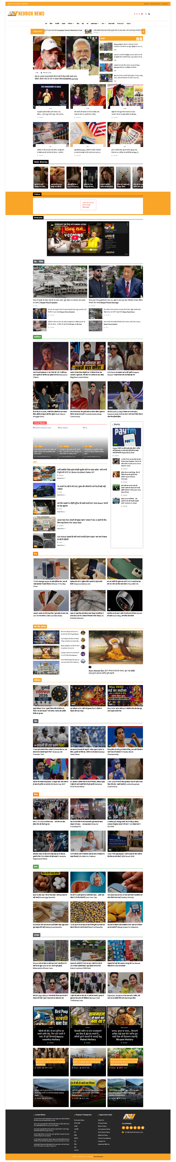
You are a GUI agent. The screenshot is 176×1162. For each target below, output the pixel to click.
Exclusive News (79, 1120)
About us (147, 4)
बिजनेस (40, 446)
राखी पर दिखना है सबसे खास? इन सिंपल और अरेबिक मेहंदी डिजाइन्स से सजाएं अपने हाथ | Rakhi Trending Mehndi (87, 1062)
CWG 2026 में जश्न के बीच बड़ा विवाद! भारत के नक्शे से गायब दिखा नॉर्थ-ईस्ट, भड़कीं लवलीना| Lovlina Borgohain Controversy (125, 784)
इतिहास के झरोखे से (124, 1027)
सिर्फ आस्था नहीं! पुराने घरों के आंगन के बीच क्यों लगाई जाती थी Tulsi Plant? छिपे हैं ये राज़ (69, 634)
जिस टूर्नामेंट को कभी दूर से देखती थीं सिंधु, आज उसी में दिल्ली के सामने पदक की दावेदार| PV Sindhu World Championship (125, 752)
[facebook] (135, 14)
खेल (83, 23)
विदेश (51, 23)
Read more (60, 478)
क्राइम (63, 23)
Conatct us (165, 4)
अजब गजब (51, 1027)
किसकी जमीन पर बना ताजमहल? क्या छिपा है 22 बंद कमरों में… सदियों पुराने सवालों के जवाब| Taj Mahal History (88, 1035)
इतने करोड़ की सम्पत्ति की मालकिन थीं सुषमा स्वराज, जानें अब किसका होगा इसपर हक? (45, 451)
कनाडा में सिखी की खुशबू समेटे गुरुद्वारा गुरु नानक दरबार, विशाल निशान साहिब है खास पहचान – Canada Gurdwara (70, 662)
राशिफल (36, 704)
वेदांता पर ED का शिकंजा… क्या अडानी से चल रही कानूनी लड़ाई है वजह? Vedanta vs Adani (130, 501)
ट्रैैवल (36, 1087)
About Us (101, 1120)
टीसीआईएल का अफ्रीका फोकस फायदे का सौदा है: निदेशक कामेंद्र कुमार (94, 451)
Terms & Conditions (104, 1138)
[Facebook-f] (123, 1127)
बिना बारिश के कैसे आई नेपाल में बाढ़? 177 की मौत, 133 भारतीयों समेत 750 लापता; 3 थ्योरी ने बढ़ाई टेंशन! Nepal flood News (124, 152)
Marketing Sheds (98, 1156)
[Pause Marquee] (143, 31)
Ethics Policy (102, 1126)
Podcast (120, 23)
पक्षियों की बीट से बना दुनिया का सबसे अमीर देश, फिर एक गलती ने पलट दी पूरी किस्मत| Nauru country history (51, 1035)
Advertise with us (155, 4)
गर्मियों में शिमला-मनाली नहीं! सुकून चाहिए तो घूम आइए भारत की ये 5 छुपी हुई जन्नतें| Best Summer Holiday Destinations (124, 1093)
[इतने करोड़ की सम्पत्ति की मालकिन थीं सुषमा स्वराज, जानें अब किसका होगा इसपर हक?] (45, 443)
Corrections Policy (104, 1129)
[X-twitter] (127, 1127)
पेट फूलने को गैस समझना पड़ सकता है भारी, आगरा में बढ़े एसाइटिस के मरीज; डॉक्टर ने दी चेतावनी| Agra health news (124, 1062)
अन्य (103, 23)
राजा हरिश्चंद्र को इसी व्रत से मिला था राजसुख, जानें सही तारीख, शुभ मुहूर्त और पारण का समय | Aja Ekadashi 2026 (46, 639)
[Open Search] (146, 14)
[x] (139, 14)
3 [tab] (94, 38)
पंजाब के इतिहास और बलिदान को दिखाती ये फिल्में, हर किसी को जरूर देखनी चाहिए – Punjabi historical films (70, 641)
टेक (35, 577)
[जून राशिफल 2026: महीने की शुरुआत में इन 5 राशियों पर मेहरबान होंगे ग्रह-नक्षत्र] (88, 695)
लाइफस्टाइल (94, 23)
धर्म (87, 23)
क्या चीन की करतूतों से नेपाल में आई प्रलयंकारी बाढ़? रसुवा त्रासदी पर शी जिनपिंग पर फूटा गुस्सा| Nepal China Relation (87, 152)
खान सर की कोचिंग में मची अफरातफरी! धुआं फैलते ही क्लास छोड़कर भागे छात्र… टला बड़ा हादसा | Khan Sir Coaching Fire (86, 824)
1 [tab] (88, 38)
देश (46, 23)
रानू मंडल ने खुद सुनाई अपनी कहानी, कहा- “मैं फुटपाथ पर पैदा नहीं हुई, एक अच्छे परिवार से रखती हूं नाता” (70, 451)
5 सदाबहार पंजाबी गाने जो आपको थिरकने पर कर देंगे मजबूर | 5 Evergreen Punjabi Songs (70, 655)
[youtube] (142, 14)
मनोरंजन (70, 23)
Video (129, 23)
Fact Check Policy (104, 1132)
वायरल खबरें (111, 23)
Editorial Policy (103, 1135)
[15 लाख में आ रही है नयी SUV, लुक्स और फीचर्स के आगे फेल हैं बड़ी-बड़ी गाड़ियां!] (44, 490)
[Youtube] (131, 1127)
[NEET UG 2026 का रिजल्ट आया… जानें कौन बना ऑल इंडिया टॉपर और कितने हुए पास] (50, 809)
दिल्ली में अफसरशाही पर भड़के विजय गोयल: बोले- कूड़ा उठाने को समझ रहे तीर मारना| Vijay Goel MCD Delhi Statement (124, 114)
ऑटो (35, 479)
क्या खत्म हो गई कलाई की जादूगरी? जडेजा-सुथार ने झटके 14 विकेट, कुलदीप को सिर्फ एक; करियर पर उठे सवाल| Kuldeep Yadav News (87, 752)
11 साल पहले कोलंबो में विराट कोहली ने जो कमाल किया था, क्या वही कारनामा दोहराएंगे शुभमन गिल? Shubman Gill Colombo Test (50, 752)
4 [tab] (96, 38)
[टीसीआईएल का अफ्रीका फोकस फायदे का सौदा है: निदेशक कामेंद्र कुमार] (95, 443)
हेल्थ (35, 891)
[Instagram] (135, 1127)
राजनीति (57, 23)
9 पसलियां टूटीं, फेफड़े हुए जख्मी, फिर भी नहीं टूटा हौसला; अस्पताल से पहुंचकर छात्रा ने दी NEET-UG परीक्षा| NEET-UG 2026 (124, 824)
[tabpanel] (66, 59)
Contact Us (101, 1141)
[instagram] (137, 14)
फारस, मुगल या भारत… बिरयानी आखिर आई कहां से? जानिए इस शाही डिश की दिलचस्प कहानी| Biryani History (125, 1035)
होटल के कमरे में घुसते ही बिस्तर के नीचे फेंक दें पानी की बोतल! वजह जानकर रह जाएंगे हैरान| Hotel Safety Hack (50, 1093)
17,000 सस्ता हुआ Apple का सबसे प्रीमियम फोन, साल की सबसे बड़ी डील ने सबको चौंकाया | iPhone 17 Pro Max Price (50, 584)
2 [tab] (91, 38)
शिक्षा (78, 23)
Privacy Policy (102, 1123)
